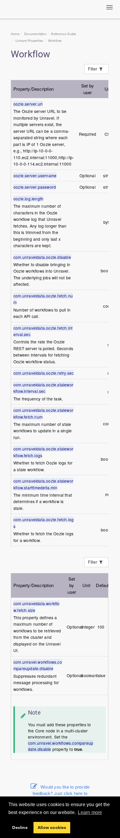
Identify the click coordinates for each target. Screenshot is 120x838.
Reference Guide (63, 33)
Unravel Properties (29, 40)
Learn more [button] (90, 812)
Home (15, 33)
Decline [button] (19, 827)
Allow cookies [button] (52, 827)
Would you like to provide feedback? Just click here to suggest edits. (61, 793)
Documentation (35, 33)
